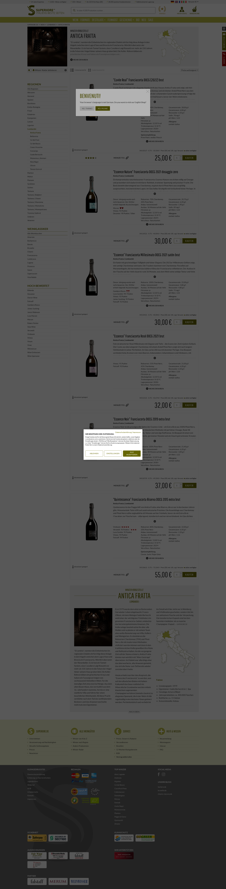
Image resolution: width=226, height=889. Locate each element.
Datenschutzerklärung (123, 432)
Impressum (137, 432)
